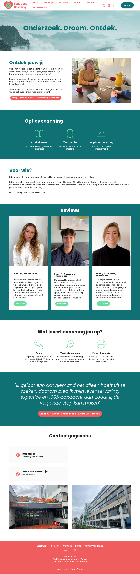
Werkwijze (49, 2)
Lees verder (20, 303)
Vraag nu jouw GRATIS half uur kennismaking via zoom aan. (35, 98)
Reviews (78, 2)
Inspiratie (91, 2)
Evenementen (40, 7)
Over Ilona (64, 2)
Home (36, 2)
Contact (127, 5)
